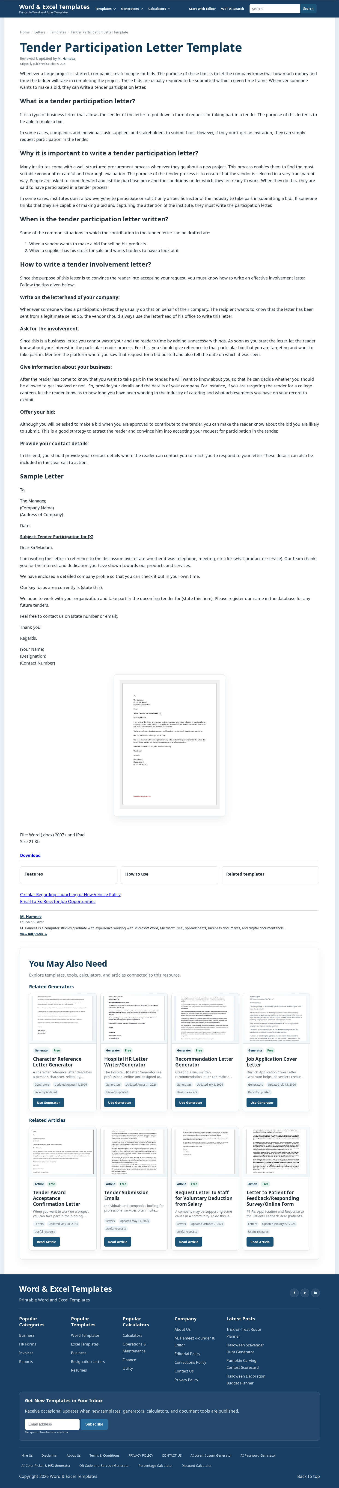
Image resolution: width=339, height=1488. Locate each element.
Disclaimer (50, 1455)
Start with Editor (202, 8)
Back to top (308, 1476)
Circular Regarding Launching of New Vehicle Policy (70, 894)
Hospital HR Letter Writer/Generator (126, 1062)
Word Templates (85, 1335)
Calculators (132, 1335)
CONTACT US (172, 1455)
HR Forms (27, 1344)
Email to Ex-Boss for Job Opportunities (57, 901)
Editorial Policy (187, 1353)
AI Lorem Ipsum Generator (211, 1455)
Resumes (79, 1370)
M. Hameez (66, 58)
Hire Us (27, 1455)
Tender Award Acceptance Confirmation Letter (56, 1198)
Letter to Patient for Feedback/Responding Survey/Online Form (273, 1198)
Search (308, 8)
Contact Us (184, 1371)
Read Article (46, 1242)
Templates (58, 32)
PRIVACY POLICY (140, 1455)
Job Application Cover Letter (272, 1062)
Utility (128, 1368)
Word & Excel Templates (54, 7)
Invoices (26, 1352)
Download (30, 855)
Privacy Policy (186, 1379)
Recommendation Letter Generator (204, 1062)
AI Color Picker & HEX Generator (46, 1465)
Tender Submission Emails (126, 1195)
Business (27, 1335)
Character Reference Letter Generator (57, 1062)
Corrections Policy (190, 1362)
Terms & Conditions (104, 1455)
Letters (39, 32)
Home (25, 32)
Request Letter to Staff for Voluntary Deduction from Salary (204, 1198)
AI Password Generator (258, 1455)
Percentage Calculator (156, 1465)
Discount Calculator (196, 1465)
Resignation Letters (88, 1361)
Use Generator (48, 1102)
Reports (26, 1361)
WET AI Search (232, 8)
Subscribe (94, 1424)
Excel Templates (85, 1344)
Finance (129, 1359)
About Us (183, 1329)
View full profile (33, 934)
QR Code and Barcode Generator (104, 1465)
